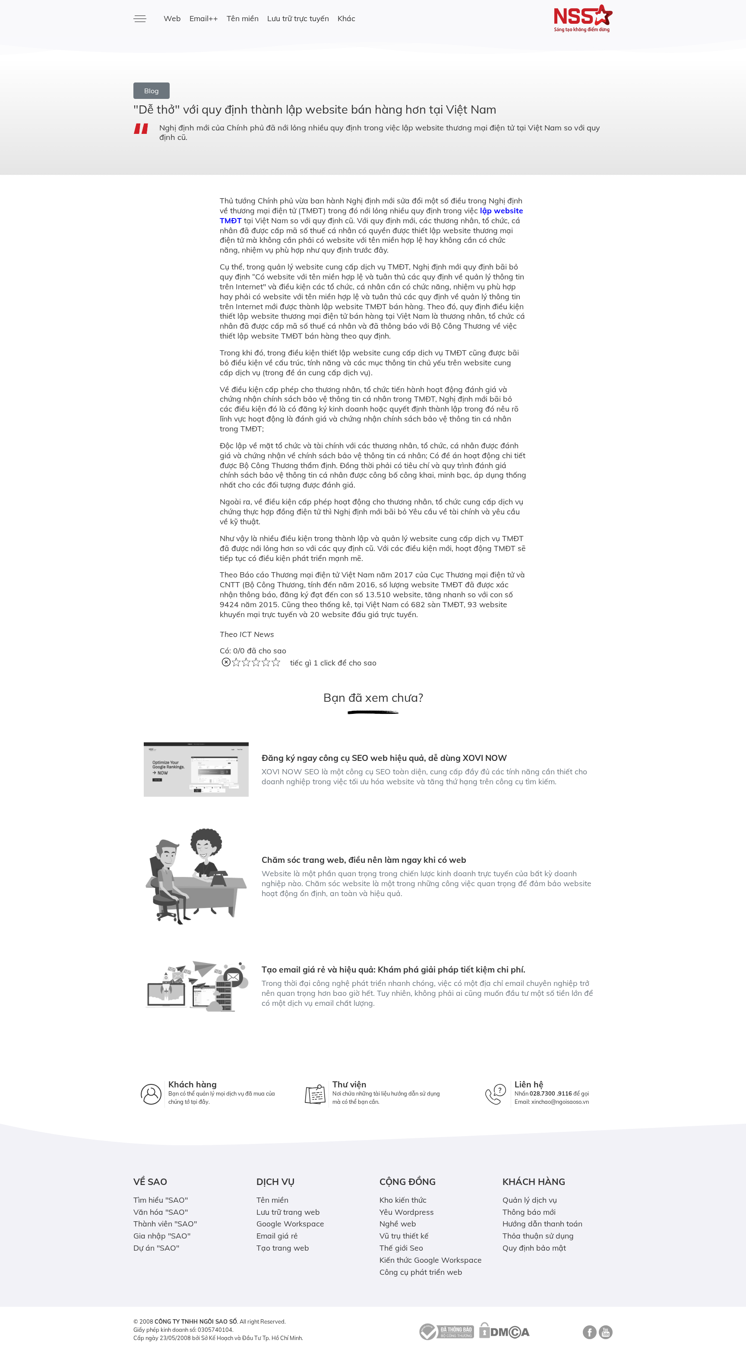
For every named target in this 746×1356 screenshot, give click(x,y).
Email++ (204, 18)
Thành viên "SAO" (165, 1223)
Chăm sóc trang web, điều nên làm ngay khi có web (364, 860)
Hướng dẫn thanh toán (542, 1223)
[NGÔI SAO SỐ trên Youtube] (605, 1335)
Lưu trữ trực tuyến (298, 18)
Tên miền (243, 18)
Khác (346, 18)
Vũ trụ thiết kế (404, 1235)
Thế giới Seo (401, 1247)
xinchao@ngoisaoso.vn (560, 1101)
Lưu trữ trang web (288, 1212)
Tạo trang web (282, 1247)
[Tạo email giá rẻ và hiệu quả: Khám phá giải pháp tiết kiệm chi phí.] (196, 986)
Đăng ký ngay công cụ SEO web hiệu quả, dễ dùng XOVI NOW (384, 758)
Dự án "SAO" (156, 1247)
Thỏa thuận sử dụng (538, 1235)
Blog (151, 90)
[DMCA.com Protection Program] (504, 1330)
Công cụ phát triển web (420, 1272)
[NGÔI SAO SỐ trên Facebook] (589, 1335)
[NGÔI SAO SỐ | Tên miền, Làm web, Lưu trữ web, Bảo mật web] (558, 18)
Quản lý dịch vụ (530, 1199)
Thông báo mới (529, 1212)
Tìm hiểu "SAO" (160, 1199)
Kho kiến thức (403, 1199)
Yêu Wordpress (406, 1212)
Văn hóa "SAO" (160, 1212)
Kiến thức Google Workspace (430, 1259)
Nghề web (397, 1223)
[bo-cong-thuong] (445, 1330)
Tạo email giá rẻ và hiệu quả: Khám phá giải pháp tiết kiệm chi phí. (393, 969)
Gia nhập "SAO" (161, 1235)
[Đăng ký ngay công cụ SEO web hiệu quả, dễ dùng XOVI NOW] (196, 769)
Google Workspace (290, 1223)
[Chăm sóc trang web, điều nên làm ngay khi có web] (196, 876)
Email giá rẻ (277, 1235)
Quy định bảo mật (534, 1247)
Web (172, 18)
